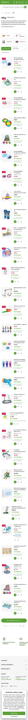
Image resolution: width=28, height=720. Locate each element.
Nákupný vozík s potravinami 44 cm (19, 470)
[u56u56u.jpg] (7, 529)
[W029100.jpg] (7, 569)
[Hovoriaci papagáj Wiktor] (5, 416)
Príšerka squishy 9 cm (20, 134)
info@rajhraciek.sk (21, 679)
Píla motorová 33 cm (19, 306)
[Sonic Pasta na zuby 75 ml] (7, 214)
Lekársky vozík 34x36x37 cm (18, 565)
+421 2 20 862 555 (6, 679)
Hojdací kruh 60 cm (19, 394)
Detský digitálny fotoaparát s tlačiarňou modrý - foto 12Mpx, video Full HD (20, 152)
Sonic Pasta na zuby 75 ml (20, 210)
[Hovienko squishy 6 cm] (7, 589)
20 (20, 625)
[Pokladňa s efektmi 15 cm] (7, 82)
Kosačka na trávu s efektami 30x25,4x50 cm (19, 507)
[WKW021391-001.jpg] (7, 454)
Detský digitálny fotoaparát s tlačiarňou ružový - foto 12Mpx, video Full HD (20, 98)
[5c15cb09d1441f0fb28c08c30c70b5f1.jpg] (7, 364)
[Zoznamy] (14, 2)
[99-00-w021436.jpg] (7, 474)
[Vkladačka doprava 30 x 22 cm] (7, 551)
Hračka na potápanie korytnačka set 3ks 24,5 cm (19, 341)
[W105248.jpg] (7, 399)
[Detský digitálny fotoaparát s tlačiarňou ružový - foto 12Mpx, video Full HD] (7, 102)
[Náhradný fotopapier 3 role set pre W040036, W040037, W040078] (7, 493)
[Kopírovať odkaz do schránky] (21, 71)
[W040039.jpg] (7, 176)
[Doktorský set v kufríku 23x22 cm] (7, 252)
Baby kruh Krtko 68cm (20, 118)
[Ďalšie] (23, 625)
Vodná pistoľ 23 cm (19, 377)
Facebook (6, 686)
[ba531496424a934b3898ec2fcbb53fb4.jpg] (7, 346)
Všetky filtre (7, 48)
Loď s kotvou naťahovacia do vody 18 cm (20, 192)
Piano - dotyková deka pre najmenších (20, 228)
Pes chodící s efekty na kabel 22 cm (20, 430)
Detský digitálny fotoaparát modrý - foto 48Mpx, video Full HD (20, 58)
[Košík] (22, 2)
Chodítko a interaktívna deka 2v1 (19, 450)
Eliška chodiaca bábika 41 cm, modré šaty (18, 268)
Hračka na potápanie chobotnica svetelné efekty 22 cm (19, 360)
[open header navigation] (26, 2)
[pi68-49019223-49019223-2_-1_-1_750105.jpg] (7, 606)
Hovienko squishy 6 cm (20, 584)
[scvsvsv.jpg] (5, 271)
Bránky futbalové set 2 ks (20, 288)
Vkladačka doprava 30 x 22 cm (20, 546)
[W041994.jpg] (7, 156)
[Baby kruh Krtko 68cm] (7, 122)
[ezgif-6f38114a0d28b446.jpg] (5, 510)
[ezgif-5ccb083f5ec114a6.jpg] (7, 382)
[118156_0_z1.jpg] (7, 292)
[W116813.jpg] (7, 232)
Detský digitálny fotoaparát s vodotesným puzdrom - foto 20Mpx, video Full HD (20, 172)
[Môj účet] (16, 2)
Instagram (15, 686)
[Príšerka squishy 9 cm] (7, 139)
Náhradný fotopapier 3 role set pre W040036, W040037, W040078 (20, 488)
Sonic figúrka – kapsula (20, 324)
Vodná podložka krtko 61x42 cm (20, 601)
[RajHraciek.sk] (1, 13)
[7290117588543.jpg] (7, 329)
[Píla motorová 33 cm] (7, 311)
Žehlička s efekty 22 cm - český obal (20, 525)
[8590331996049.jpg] (7, 62)
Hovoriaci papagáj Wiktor (17, 413)
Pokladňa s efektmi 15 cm (20, 78)
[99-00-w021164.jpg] (7, 434)
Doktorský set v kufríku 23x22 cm (20, 248)
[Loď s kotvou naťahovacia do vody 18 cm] (7, 196)
